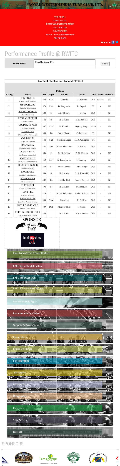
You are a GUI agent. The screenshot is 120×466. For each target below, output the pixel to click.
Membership (60, 27)
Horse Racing (60, 20)
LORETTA (28, 192)
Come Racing (60, 31)
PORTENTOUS (28, 178)
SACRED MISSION (28, 111)
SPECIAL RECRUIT (27, 118)
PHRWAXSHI (27, 185)
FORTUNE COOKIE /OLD (27, 212)
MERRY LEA (28, 131)
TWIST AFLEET (28, 158)
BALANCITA (27, 145)
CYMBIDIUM (27, 138)
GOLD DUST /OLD (28, 125)
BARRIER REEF (27, 198)
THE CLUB (59, 17)
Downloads (60, 38)
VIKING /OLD (28, 98)
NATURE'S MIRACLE (27, 205)
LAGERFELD (27, 172)
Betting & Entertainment (60, 24)
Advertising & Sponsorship (60, 35)
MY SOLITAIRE (27, 105)
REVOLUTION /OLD (28, 165)
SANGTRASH (27, 152)
